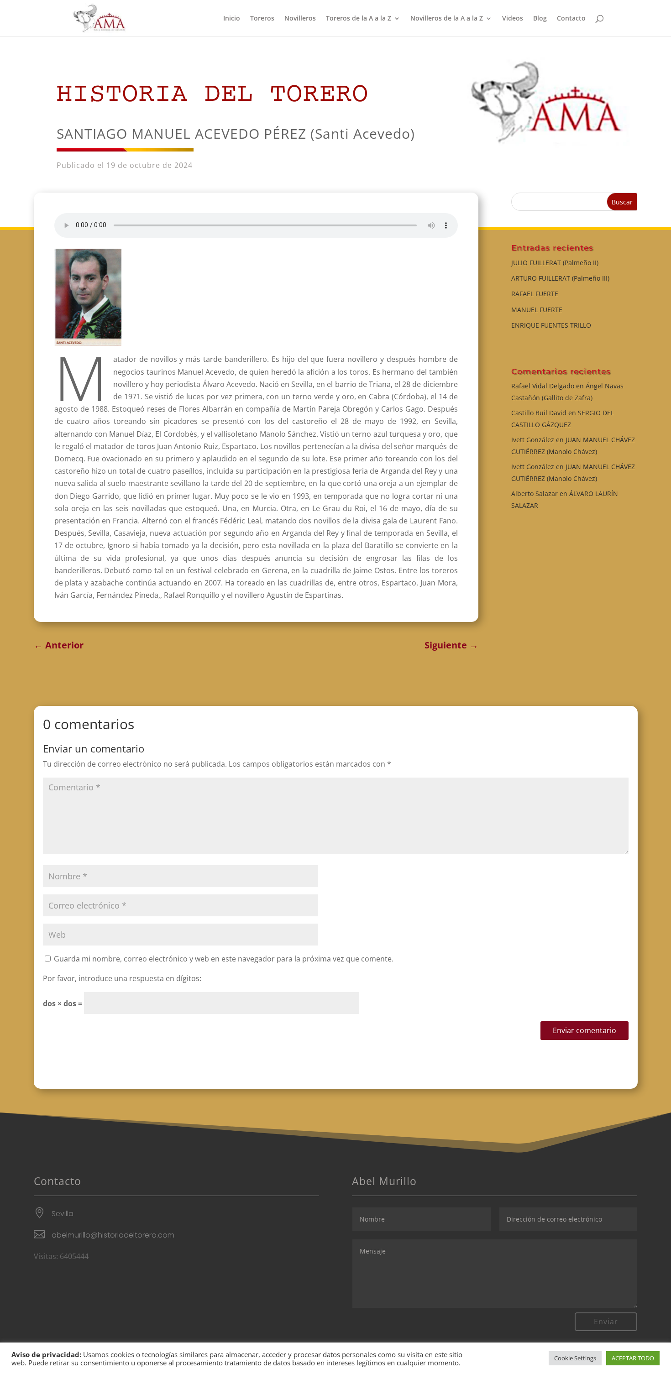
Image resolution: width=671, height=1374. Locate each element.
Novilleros (300, 18)
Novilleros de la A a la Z (446, 18)
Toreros (262, 18)
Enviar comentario (584, 1030)
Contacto (571, 18)
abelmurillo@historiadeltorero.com (113, 1235)
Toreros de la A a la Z (358, 18)
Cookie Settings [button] (575, 1358)
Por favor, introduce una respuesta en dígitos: (122, 978)
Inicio (231, 18)
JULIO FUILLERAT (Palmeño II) (554, 262)
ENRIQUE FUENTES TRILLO (551, 325)
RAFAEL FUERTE (534, 293)
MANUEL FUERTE (536, 309)
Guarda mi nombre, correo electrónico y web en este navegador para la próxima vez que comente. (223, 959)
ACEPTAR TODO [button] (633, 1358)
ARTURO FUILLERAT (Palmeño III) (560, 278)
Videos (512, 18)
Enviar (606, 1322)
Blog (540, 18)
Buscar (622, 202)
